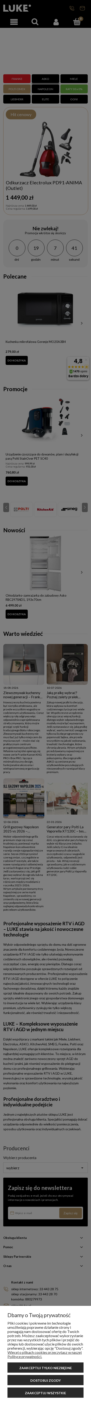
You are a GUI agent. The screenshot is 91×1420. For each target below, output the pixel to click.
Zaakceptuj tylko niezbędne (45, 1368)
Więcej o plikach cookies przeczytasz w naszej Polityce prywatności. (44, 1354)
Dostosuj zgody (45, 1380)
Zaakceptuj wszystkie (45, 1393)
